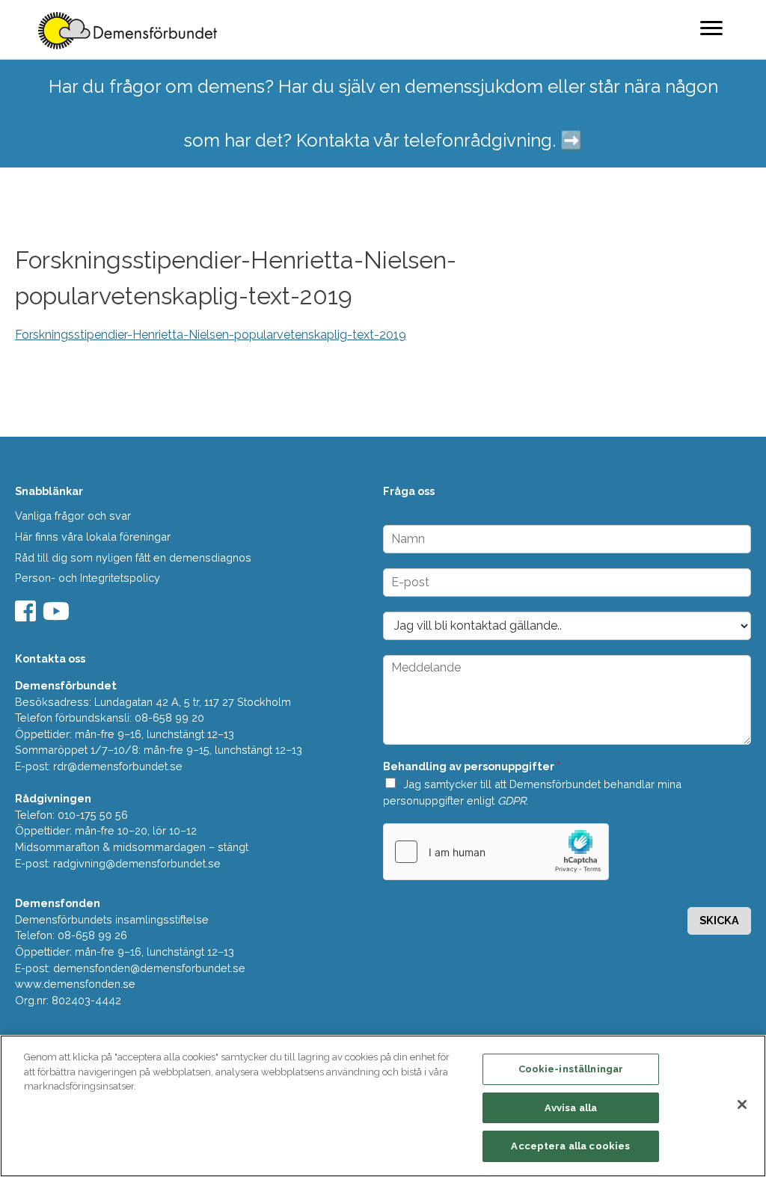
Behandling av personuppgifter (471, 766)
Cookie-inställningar (571, 1069)
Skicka (719, 920)
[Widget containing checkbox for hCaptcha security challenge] (496, 851)
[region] (383, 1106)
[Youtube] (58, 615)
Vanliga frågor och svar (73, 515)
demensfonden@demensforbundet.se (149, 968)
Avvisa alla (571, 1107)
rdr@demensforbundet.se (118, 766)
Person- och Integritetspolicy (87, 577)
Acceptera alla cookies (570, 1146)
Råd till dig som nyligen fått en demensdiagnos (133, 557)
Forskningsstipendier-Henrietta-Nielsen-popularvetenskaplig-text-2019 (210, 335)
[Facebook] (27, 615)
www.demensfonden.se (75, 983)
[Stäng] (742, 1104)
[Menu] (711, 27)
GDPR (511, 800)
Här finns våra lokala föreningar (93, 536)
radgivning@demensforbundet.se (137, 863)
